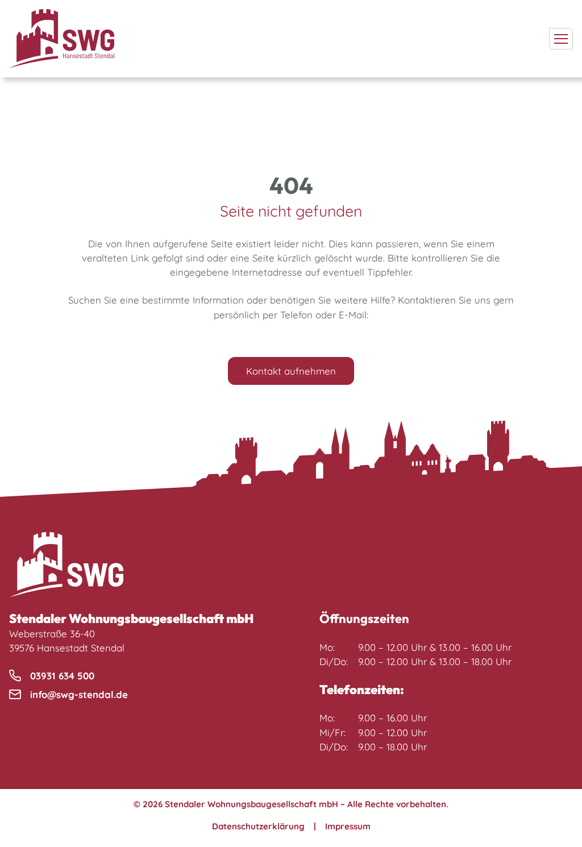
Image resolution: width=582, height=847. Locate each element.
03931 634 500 (62, 676)
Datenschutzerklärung (258, 826)
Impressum (348, 826)
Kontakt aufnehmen (291, 371)
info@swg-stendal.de (79, 694)
